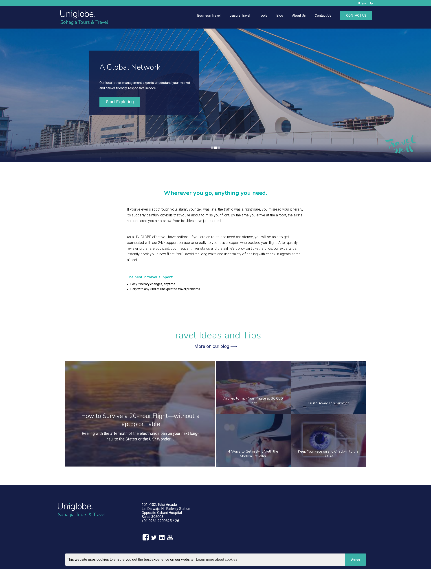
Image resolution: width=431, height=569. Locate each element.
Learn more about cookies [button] (216, 559)
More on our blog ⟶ (215, 346)
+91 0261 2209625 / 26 (160, 521)
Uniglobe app (366, 3)
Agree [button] (355, 559)
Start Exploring (120, 101)
